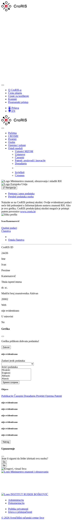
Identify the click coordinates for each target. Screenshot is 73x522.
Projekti (12, 139)
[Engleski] (16, 373)
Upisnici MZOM (24, 151)
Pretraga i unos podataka (21, 193)
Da (4, 462)
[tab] (9, 227)
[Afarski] (16, 378)
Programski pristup (18, 102)
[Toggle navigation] (2, 85)
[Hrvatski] (16, 370)
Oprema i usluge (17, 145)
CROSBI (13, 136)
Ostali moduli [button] (15, 148)
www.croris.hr (28, 211)
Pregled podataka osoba (21, 196)
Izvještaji (19, 172)
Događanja (21, 163)
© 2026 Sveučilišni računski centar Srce (22, 517)
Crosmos (19, 175)
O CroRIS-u (14, 89)
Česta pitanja (15, 93)
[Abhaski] (16, 376)
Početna (12, 133)
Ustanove (20, 154)
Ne (4, 465)
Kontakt (12, 99)
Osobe (11, 142)
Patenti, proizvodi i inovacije (30, 160)
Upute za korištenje (18, 96)
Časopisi (19, 157)
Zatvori (6, 347)
